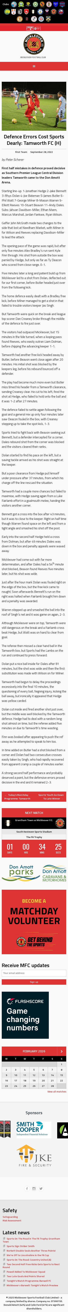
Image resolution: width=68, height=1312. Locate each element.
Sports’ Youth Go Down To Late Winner (51, 796)
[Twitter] (41, 1188)
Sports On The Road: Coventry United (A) (29, 1259)
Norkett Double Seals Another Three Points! (31, 1250)
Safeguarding (10, 1217)
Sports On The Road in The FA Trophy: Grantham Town (31, 1240)
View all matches (56, 1091)
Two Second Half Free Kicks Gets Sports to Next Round (31, 1265)
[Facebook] (27, 1188)
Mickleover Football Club (33, 57)
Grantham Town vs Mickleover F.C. (34, 820)
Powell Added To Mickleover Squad (26, 1271)
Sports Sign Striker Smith (21, 1246)
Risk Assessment (12, 1220)
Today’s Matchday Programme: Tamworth (17, 796)
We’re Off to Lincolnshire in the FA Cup (28, 1255)
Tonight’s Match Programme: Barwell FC (29, 1281)
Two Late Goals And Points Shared (25, 1276)
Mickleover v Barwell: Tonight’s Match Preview (32, 1285)
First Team (21, 152)
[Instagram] (34, 1188)
